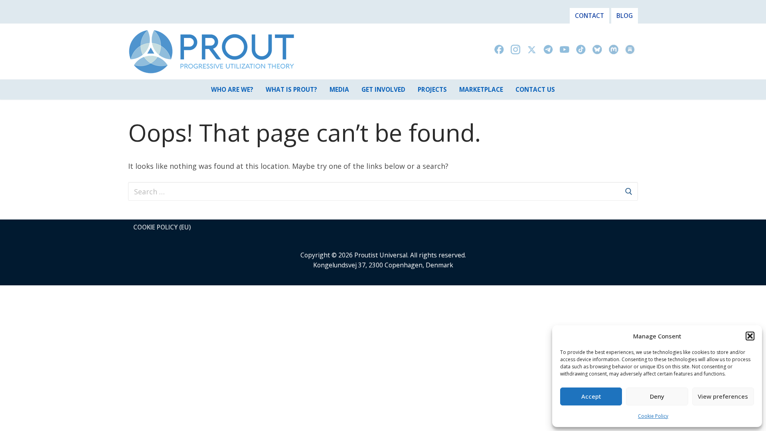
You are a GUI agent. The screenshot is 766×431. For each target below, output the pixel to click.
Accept (591, 396)
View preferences (723, 396)
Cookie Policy (653, 416)
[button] (750, 336)
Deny (657, 396)
